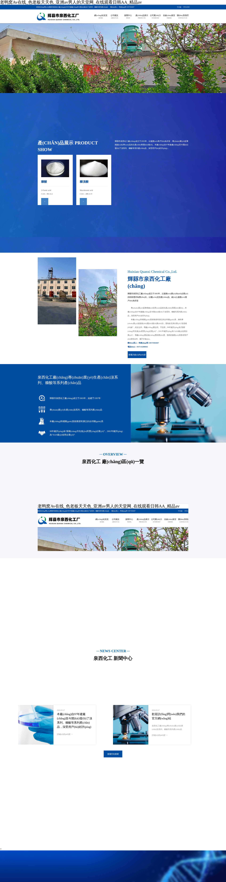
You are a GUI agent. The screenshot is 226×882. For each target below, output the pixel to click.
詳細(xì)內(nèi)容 (64, 734)
